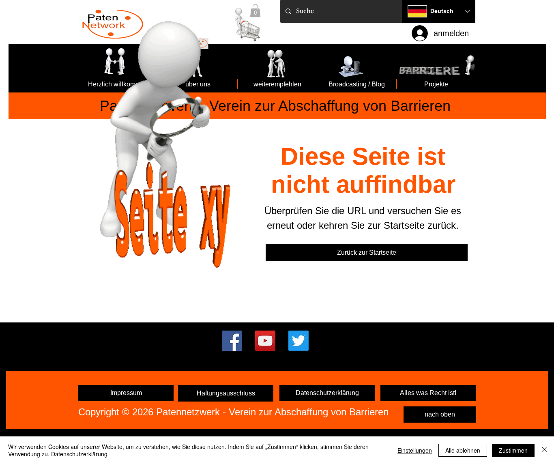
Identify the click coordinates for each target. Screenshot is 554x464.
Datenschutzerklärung (79, 454)
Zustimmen (513, 450)
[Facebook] (232, 341)
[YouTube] (265, 341)
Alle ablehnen (462, 450)
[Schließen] (544, 450)
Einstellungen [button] (414, 450)
